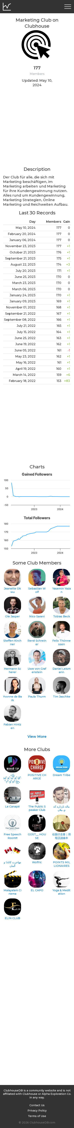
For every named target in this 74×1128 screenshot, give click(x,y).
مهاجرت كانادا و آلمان (12, 864)
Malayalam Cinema (12, 892)
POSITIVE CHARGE (37, 776)
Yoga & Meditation (61, 892)
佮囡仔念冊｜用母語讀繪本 (61, 836)
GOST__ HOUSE (37, 836)
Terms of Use (37, 1116)
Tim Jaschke (61, 696)
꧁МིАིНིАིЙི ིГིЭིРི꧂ (12, 778)
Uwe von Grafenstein (37, 670)
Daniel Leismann (62, 670)
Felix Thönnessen (61, 642)
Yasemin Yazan (61, 590)
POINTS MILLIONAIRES (61, 864)
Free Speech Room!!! (12, 836)
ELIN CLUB (12, 918)
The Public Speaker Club (37, 808)
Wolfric (37, 862)
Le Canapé (12, 806)
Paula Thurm (37, 696)
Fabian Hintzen (12, 726)
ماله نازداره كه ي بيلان (61, 808)
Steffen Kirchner (12, 642)
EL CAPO (37, 890)
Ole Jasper (12, 616)
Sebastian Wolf (37, 590)
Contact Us (37, 1105)
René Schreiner (37, 642)
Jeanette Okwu (12, 590)
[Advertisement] (37, 129)
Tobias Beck (61, 616)
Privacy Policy (37, 1110)
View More (37, 736)
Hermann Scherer (12, 670)
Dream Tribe (61, 775)
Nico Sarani (37, 616)
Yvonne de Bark (12, 698)
